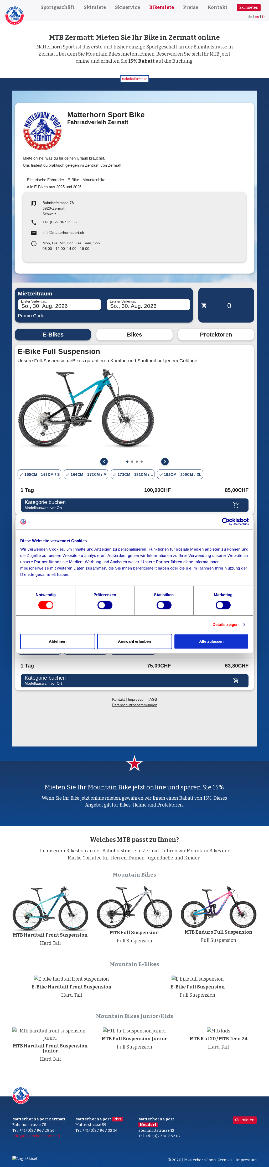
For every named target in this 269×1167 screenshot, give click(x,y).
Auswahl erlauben (134, 641)
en (257, 17)
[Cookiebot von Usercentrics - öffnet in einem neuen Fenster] (226, 522)
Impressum (246, 1160)
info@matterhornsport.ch (36, 1136)
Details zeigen (226, 624)
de (250, 17)
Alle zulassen (211, 641)
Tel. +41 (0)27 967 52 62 (159, 1136)
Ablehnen (57, 641)
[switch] (104, 605)
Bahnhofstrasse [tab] (134, 79)
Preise (190, 7)
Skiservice (127, 7)
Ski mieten (248, 7)
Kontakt (217, 7)
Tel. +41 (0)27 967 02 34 (96, 1130)
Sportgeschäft (57, 7)
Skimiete (95, 7)
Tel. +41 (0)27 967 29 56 (33, 1130)
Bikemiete (161, 7)
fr (263, 17)
